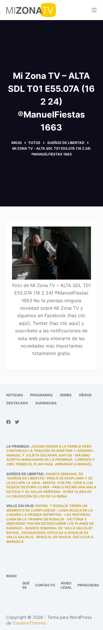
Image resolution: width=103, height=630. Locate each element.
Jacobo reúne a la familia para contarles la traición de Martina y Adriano (49, 448)
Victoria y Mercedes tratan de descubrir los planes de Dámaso (50, 523)
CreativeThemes (29, 623)
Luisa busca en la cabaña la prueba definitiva (49, 512)
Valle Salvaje (19, 506)
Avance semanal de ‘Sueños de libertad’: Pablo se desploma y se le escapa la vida (49, 478)
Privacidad (88, 585)
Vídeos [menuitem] (85, 395)
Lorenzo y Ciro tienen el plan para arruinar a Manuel (50, 461)
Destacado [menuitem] (17, 403)
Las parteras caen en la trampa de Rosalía (48, 516)
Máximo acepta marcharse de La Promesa (48, 457)
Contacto (45, 585)
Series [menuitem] (66, 395)
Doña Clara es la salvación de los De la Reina (49, 493)
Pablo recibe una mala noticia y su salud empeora (51, 489)
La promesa (17, 446)
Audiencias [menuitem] (46, 403)
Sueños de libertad (24, 474)
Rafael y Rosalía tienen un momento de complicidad (46, 508)
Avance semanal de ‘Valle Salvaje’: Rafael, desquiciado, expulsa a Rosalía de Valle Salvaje (49, 532)
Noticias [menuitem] (14, 395)
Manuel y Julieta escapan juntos (39, 455)
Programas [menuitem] (41, 395)
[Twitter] (17, 422)
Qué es (25, 585)
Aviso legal (66, 585)
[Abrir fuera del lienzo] (94, 10)
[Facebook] (8, 422)
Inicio (11, 576)
